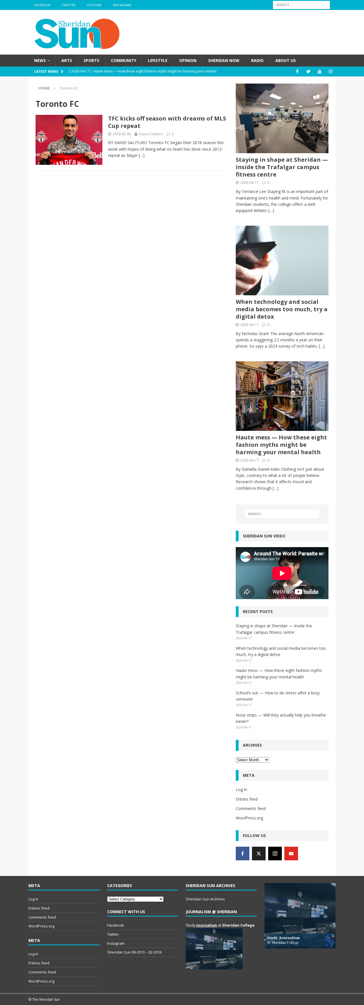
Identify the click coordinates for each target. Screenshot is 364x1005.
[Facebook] (297, 71)
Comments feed (251, 808)
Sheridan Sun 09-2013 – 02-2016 (134, 952)
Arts (66, 60)
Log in (241, 789)
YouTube (94, 5)
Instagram (122, 5)
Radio (257, 60)
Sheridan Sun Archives (205, 899)
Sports (91, 60)
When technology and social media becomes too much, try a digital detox (282, 309)
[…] (141, 155)
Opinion (188, 60)
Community (123, 60)
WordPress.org (249, 818)
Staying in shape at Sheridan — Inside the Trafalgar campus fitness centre (282, 167)
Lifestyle (157, 60)
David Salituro (151, 133)
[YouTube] (319, 71)
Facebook (42, 5)
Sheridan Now (223, 60)
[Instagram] (331, 71)
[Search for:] (301, 4)
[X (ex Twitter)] (259, 853)
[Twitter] (308, 71)
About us (285, 60)
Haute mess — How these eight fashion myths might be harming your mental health (281, 444)
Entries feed (247, 799)
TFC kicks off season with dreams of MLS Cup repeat (167, 122)
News (40, 60)
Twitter (68, 5)
